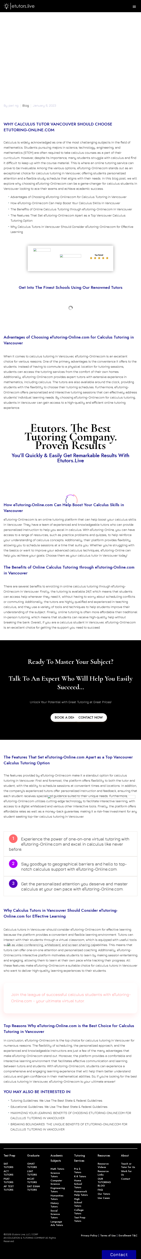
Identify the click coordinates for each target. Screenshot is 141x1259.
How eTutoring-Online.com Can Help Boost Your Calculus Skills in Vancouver (65, 203)
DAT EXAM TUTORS (33, 1188)
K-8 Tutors (80, 1176)
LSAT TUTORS (32, 1173)
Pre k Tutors (77, 1170)
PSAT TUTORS (8, 1180)
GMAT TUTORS (32, 1165)
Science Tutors (55, 1174)
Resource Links (103, 1173)
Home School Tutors (78, 1184)
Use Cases (104, 1198)
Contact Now (90, 717)
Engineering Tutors (58, 1189)
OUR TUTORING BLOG (104, 1182)
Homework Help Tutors (81, 1193)
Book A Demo (66, 717)
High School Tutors (78, 1202)
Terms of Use (108, 1235)
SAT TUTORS (8, 1165)
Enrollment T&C (128, 1235)
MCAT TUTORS (32, 1180)
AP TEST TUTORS (9, 1188)
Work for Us (126, 1173)
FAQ (100, 1190)
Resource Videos (103, 1165)
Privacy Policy (89, 1235)
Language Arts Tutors (57, 1223)
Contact (125, 1179)
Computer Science (56, 1182)
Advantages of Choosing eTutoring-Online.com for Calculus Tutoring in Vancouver (68, 197)
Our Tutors (104, 1194)
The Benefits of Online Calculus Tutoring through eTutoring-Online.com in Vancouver (71, 209)
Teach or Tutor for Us (128, 1165)
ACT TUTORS (8, 1173)
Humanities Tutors (57, 1197)
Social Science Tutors (55, 1214)
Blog (25, 105)
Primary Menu (134, 6)
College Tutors (79, 1211)
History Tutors (55, 1204)
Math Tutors (57, 1169)
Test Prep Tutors (79, 1219)
